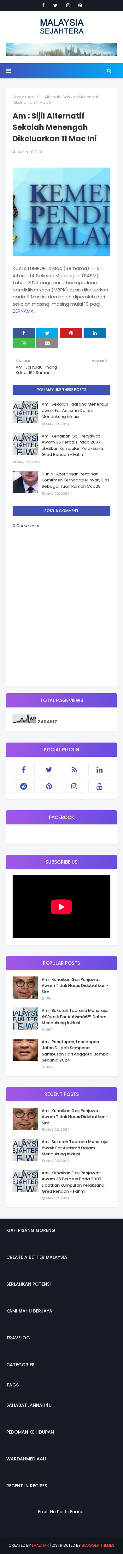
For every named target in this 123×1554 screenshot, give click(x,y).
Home (18, 97)
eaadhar (40, 1545)
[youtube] (99, 786)
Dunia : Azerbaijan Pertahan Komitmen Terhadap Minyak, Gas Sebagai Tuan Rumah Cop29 (75, 480)
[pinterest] (80, 5)
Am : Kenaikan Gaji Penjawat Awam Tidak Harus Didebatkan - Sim (75, 985)
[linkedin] (99, 769)
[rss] (74, 769)
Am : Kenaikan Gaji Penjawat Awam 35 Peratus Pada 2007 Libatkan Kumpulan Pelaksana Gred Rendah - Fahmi (72, 445)
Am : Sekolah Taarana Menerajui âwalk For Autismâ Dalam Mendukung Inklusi (75, 410)
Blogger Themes (98, 1545)
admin (22, 151)
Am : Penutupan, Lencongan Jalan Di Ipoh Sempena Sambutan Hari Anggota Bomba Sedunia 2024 (75, 1051)
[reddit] (24, 786)
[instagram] (68, 5)
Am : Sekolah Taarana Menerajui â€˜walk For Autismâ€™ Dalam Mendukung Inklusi (75, 1016)
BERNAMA (23, 311)
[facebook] (43, 5)
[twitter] (55, 5)
